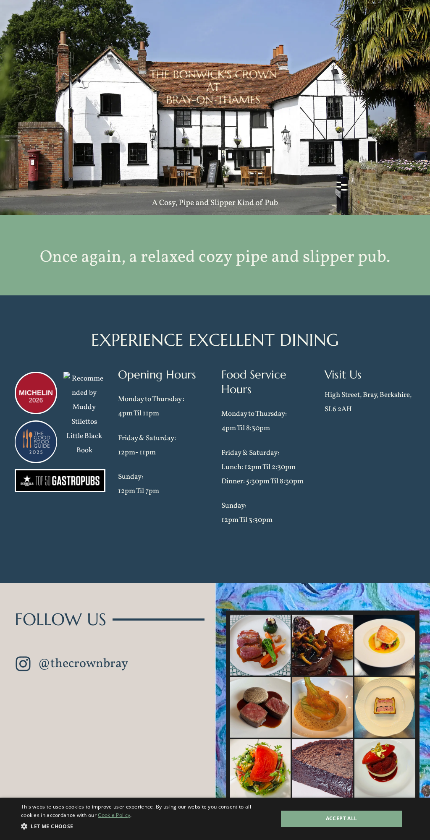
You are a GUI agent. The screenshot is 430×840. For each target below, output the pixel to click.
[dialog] (215, 819)
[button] (71, 665)
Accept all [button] (341, 818)
